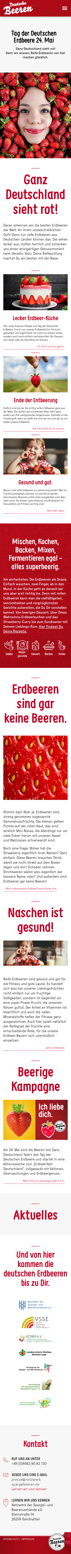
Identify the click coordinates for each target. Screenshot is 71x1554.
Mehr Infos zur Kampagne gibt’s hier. (43, 1181)
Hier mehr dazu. (56, 510)
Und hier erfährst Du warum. (48, 428)
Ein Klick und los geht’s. (51, 346)
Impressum (27, 1539)
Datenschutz (10, 1539)
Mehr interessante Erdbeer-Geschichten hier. (31, 888)
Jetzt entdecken (55, 1048)
